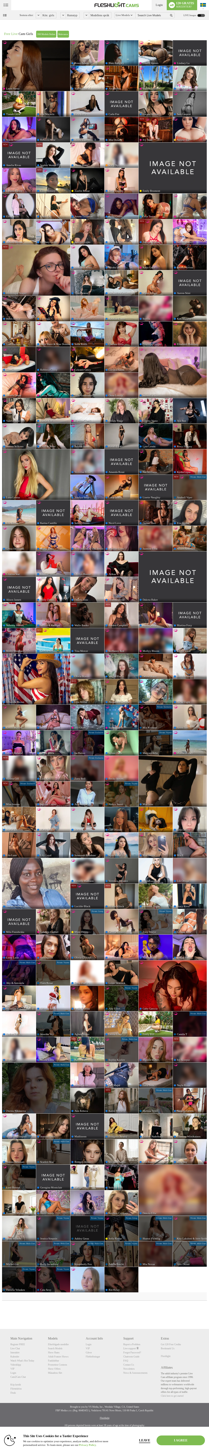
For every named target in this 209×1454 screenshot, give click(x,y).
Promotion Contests (57, 1364)
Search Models (55, 1348)
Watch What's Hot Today (22, 1360)
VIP (12, 1368)
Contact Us (128, 1364)
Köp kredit (15, 1384)
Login (159, 5)
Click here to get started (172, 1395)
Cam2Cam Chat (18, 1377)
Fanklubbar (53, 1360)
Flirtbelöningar (93, 1356)
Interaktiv (15, 1352)
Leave (144, 1440)
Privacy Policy (87, 1444)
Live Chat (15, 1348)
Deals (13, 1392)
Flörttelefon (16, 1388)
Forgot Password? (132, 1352)
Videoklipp (15, 1364)
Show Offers (54, 1368)
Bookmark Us (168, 1348)
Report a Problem (131, 1344)
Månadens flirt (55, 1372)
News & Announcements (135, 1372)
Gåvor (89, 1352)
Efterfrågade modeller (58, 1344)
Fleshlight (165, 1356)
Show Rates (54, 1352)
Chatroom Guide (131, 1356)
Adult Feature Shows (58, 1356)
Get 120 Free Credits (171, 1344)
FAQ (125, 1360)
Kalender (14, 1356)
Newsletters (129, 1368)
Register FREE (17, 1344)
